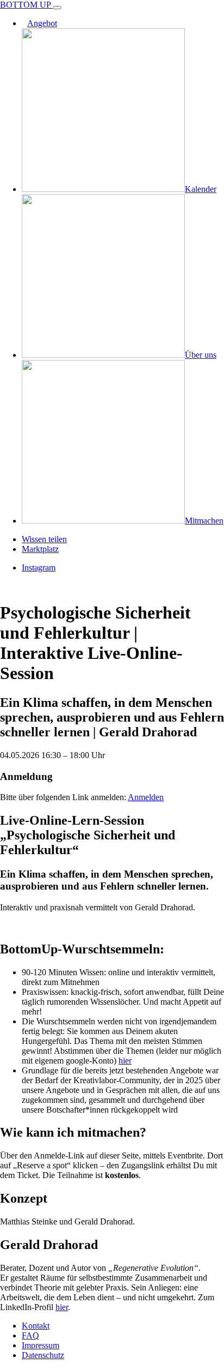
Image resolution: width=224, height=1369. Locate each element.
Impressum (40, 1345)
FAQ (30, 1335)
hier (125, 1060)
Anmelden (146, 797)
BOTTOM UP (26, 4)
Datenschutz (43, 1355)
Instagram (38, 567)
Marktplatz (40, 549)
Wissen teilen (44, 539)
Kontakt (35, 1325)
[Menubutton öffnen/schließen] (57, 7)
